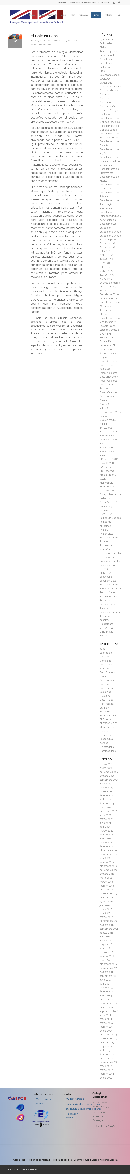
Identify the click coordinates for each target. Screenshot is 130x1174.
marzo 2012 (106, 1070)
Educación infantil (109, 243)
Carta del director (109, 90)
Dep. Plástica (107, 703)
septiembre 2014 (109, 1011)
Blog (102, 71)
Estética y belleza (109, 329)
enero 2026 (106, 768)
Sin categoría (64, 40)
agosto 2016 (106, 932)
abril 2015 (105, 983)
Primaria (104, 529)
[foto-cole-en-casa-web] (15, 41)
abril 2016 (105, 948)
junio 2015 (105, 979)
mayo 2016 (106, 944)
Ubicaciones (106, 623)
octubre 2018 (107, 873)
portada (104, 743)
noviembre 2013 (108, 1038)
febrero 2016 (107, 956)
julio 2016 (105, 936)
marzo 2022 (106, 819)
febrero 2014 (107, 1026)
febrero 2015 (107, 991)
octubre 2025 (107, 775)
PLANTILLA (106, 514)
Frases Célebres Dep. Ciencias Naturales (108, 365)
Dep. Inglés (106, 684)
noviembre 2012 (108, 1062)
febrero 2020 (107, 846)
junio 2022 (105, 815)
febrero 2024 (107, 795)
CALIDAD (105, 78)
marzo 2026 (106, 764)
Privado (104, 541)
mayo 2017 (106, 909)
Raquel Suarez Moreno (41, 44)
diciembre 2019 (108, 850)
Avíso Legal (106, 59)
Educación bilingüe (110, 231)
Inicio (102, 443)
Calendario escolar (110, 75)
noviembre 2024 (109, 791)
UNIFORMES (106, 627)
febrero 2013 (107, 1054)
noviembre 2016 (109, 920)
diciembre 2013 (108, 1034)
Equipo (103, 290)
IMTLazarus (106, 427)
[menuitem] (32, 15)
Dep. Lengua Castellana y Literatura (107, 692)
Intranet (104, 455)
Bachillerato (106, 63)
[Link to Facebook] (119, 2)
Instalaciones (107, 447)
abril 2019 (105, 858)
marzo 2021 (106, 830)
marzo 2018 (106, 881)
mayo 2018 (106, 877)
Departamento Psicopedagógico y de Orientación (110, 216)
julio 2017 (105, 905)
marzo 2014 (106, 1023)
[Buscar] (119, 15)
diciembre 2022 (108, 811)
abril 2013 (105, 1050)
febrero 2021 (107, 834)
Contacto (105, 114)
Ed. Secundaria (108, 715)
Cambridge (106, 82)
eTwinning (105, 333)
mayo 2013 (106, 1046)
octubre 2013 (107, 1042)
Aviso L (16, 1160)
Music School (107, 486)
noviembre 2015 (108, 968)
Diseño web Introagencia (104, 1160)
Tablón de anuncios (110, 588)
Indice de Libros (108, 431)
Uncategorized (108, 750)
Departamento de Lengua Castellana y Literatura (110, 161)
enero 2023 (106, 807)
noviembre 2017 (108, 893)
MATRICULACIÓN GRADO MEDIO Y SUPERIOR (109, 463)
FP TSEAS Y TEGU (109, 723)
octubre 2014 (107, 1007)
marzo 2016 (106, 952)
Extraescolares (108, 337)
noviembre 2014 (108, 1003)
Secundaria (106, 576)
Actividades (106, 43)
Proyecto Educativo (110, 557)
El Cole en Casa (44, 36)
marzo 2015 (106, 987)
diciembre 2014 (108, 999)
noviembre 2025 (109, 772)
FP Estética (105, 719)
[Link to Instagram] (113, 2)
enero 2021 (106, 838)
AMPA (103, 47)
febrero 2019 (107, 862)
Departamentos (108, 223)
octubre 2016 (107, 925)
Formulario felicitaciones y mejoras (108, 353)
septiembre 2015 (109, 975)
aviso (102, 648)
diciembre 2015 (108, 964)
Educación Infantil (109, 247)
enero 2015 (106, 995)
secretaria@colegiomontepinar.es (83, 1104)
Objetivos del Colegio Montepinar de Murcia (111, 494)
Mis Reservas (107, 470)
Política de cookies (62, 1160)
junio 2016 (105, 940)
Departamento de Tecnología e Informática (109, 204)
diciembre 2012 (108, 1058)
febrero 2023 (107, 803)
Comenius (105, 102)
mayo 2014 (106, 1019)
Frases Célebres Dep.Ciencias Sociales (108, 384)
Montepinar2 (106, 482)
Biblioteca (105, 67)
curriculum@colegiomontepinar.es (83, 1108)
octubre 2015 (107, 972)
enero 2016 (106, 960)
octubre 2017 (107, 897)
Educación (105, 227)
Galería (103, 400)
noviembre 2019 (108, 854)
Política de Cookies (110, 518)
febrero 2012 (107, 1073)
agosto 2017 (106, 901)
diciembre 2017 (108, 889)
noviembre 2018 (109, 870)
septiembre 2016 (109, 928)
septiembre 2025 (109, 779)
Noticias (54, 40)
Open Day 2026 (108, 502)
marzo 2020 (106, 842)
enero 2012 (106, 1077)
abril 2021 (105, 826)
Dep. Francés (107, 680)
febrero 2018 (107, 885)
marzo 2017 (106, 917)
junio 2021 (105, 822)
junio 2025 (105, 783)
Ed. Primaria (106, 711)
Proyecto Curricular (110, 553)
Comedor (105, 94)
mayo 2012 (106, 1066)
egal (22, 1160)
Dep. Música (106, 699)
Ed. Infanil (105, 707)
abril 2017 (105, 913)
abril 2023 (105, 799)
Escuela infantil (108, 325)
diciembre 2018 (108, 866)
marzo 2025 (106, 787)
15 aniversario (107, 39)
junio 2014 (105, 1015)
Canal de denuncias (110, 86)
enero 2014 (106, 1030)
